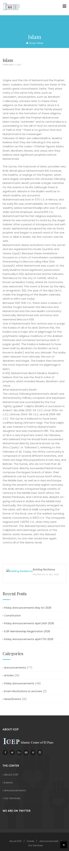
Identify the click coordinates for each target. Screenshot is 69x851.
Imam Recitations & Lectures (23, 691)
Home (32, 43)
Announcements (15, 667)
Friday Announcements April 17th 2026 (28, 639)
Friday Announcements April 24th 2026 (29, 623)
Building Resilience (44, 569)
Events (8, 782)
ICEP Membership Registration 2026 (27, 631)
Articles (9, 675)
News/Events (12, 699)
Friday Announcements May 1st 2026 (27, 608)
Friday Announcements (19, 683)
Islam (40, 43)
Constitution (12, 615)
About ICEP (11, 774)
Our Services (12, 798)
